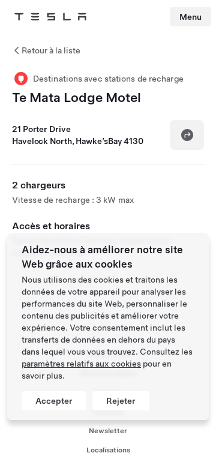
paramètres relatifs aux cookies (81, 363)
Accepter (54, 401)
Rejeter (121, 401)
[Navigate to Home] (50, 17)
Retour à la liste (51, 50)
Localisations (108, 450)
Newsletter (108, 431)
